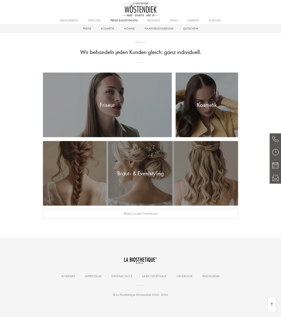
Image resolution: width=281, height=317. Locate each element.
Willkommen (69, 20)
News (174, 20)
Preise (87, 28)
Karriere (193, 20)
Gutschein (190, 28)
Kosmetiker (139, 20)
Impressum (93, 276)
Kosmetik (107, 28)
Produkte (153, 20)
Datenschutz (121, 276)
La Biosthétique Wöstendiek (133, 295)
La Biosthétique (154, 276)
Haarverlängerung (158, 28)
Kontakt (215, 20)
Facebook (185, 276)
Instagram (211, 276)
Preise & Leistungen (123, 20)
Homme (129, 28)
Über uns (94, 20)
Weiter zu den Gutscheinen (140, 213)
